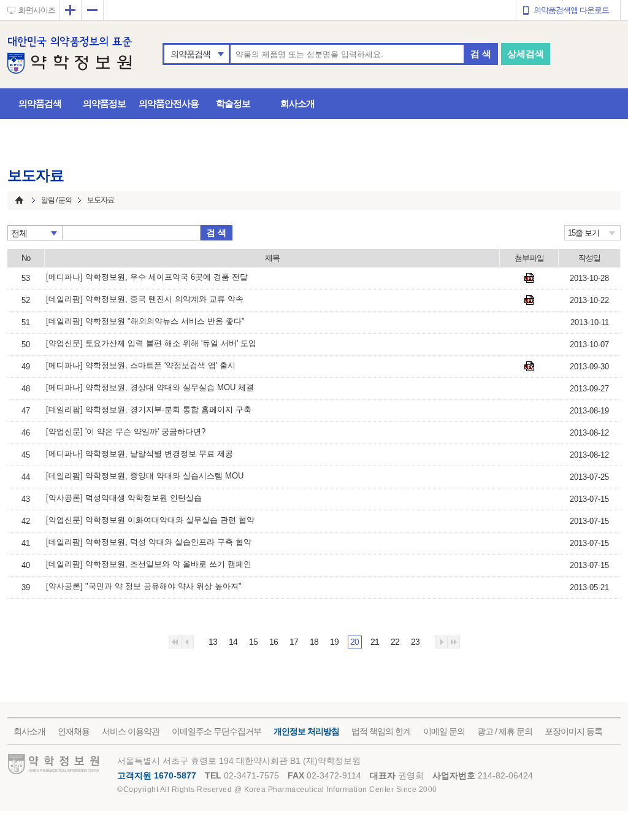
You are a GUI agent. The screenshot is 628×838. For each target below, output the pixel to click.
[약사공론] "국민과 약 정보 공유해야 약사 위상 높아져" (144, 586)
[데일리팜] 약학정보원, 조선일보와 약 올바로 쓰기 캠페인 (148, 564)
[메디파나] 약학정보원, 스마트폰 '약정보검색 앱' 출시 (141, 365)
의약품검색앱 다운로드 (571, 10)
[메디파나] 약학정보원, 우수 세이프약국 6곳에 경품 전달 (147, 277)
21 (374, 642)
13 (213, 642)
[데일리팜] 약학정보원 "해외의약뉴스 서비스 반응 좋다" (145, 321)
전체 (19, 233)
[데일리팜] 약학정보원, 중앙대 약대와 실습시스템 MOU (144, 475)
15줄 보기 (583, 232)
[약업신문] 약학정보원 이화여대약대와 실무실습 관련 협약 (150, 520)
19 (334, 642)
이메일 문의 (444, 731)
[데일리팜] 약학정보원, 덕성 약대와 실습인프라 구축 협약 (148, 542)
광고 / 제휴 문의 (504, 731)
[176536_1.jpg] (529, 300)
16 (273, 642)
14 (233, 642)
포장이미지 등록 (573, 731)
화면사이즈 (36, 10)
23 (415, 642)
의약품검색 (190, 54)
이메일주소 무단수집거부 (216, 731)
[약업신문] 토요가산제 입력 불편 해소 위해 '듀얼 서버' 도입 (151, 343)
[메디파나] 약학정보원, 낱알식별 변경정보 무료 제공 (139, 453)
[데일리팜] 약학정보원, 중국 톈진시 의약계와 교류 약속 (144, 299)
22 (395, 642)
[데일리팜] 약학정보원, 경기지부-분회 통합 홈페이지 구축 (148, 409)
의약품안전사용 (169, 103)
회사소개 (297, 103)
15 (253, 642)
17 (293, 642)
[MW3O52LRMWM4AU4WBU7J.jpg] (529, 277)
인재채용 (74, 731)
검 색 (480, 53)
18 (314, 642)
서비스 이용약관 (130, 731)
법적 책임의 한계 (381, 731)
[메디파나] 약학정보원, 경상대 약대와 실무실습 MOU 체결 (150, 387)
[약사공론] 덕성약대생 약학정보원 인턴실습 (124, 497)
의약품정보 (104, 103)
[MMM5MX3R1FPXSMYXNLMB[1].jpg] (529, 366)
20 (354, 642)
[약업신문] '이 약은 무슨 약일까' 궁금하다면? (125, 431)
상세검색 (525, 53)
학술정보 (233, 103)
